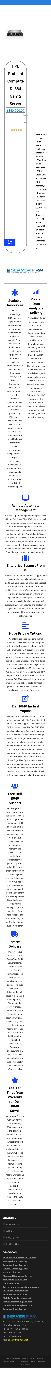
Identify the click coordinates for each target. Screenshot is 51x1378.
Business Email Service (14, 1308)
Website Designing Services (17, 1301)
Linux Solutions (11, 1283)
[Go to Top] (47, 1374)
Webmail (10, 1230)
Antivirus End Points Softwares (19, 1257)
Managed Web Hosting (15, 1261)
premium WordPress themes (34, 1358)
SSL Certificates (11, 1272)
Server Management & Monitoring (21, 1286)
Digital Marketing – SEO (15, 1268)
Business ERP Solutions (15, 1294)
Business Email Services (15, 1264)
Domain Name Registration (17, 1305)
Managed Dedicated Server (17, 1275)
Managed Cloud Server (15, 1279)
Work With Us (12, 1224)
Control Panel (12, 1243)
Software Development (15, 1290)
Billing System (13, 1237)
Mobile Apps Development (17, 1297)
